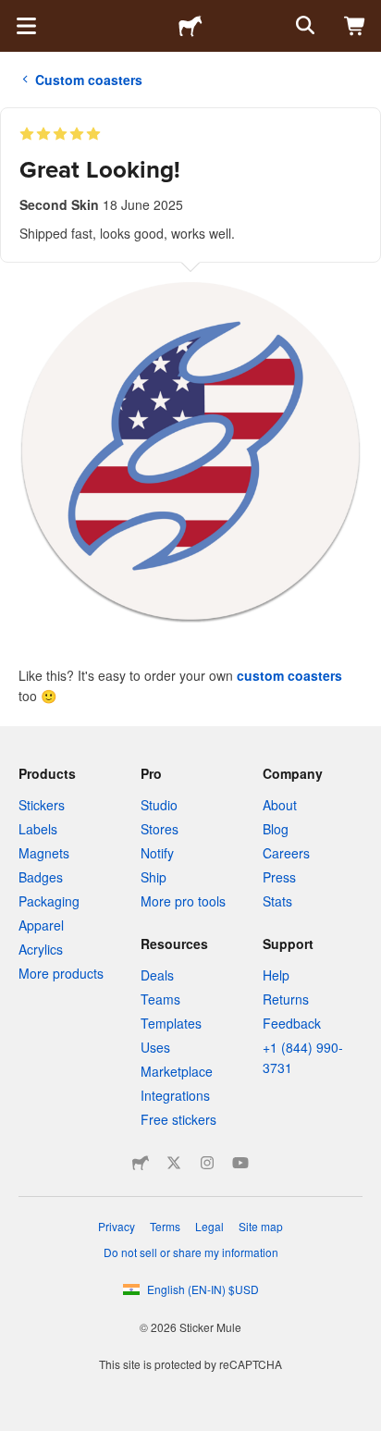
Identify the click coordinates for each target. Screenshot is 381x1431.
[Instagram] (207, 1163)
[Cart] (355, 26)
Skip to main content (13, 14)
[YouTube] (240, 1163)
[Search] (303, 26)
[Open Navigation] (26, 26)
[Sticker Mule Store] (140, 1163)
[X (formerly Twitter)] (173, 1163)
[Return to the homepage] (190, 26)
